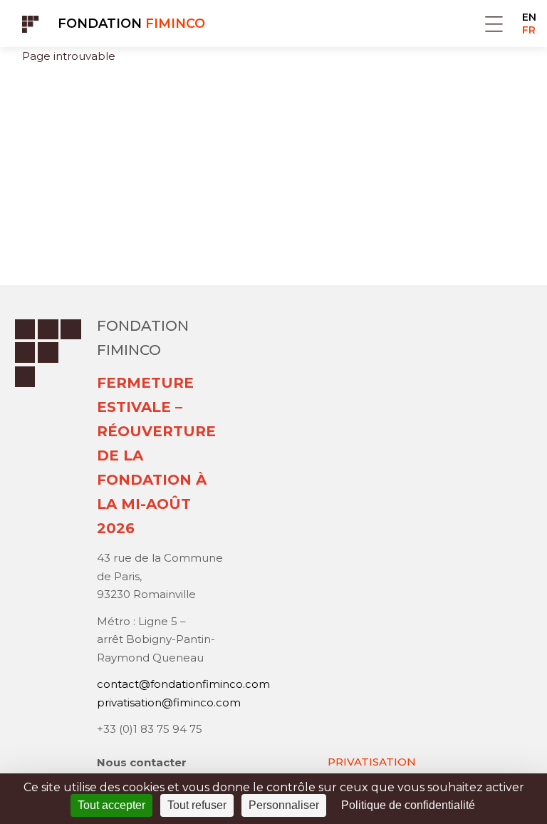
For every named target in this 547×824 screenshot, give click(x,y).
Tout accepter (111, 805)
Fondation (131, 23)
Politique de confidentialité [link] (408, 805)
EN (529, 17)
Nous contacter (142, 762)
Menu (494, 24)
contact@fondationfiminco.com (183, 684)
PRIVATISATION (372, 761)
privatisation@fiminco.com (169, 702)
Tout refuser (196, 805)
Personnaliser (284, 805)
